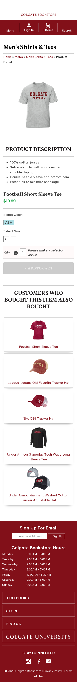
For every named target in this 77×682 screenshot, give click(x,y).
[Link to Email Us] (48, 662)
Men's (19, 57)
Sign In (29, 30)
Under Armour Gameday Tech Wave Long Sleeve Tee (38, 456)
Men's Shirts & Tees (39, 57)
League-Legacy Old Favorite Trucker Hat (39, 383)
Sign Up (57, 536)
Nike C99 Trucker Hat (39, 418)
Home (7, 57)
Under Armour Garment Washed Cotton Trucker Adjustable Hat (38, 497)
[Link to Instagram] (29, 662)
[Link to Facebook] (38, 662)
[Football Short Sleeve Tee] (38, 105)
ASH (8, 222)
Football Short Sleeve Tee (38, 347)
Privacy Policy (52, 671)
